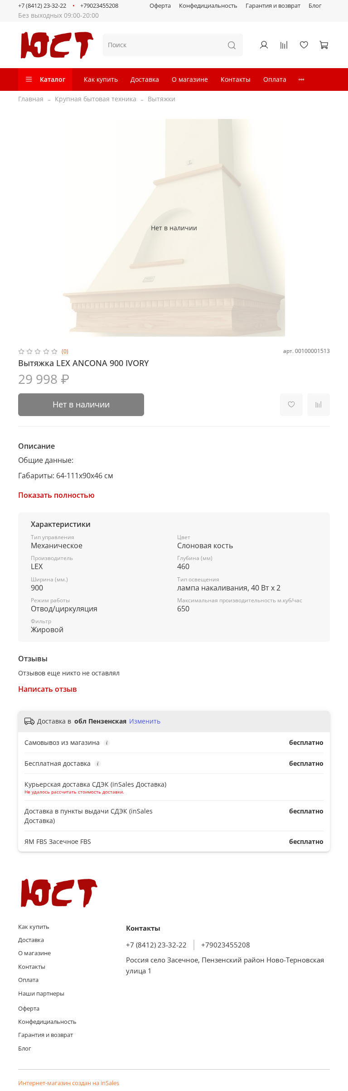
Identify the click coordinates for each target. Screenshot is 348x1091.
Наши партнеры (41, 993)
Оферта (160, 6)
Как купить (101, 79)
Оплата (274, 79)
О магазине (190, 79)
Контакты (236, 79)
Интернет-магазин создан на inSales (68, 1083)
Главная (31, 98)
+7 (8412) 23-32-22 (42, 6)
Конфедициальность (208, 6)
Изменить (144, 721)
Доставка (144, 79)
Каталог (52, 79)
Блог (315, 6)
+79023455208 (99, 6)
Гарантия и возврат (273, 6)
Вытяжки (161, 98)
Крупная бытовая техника (95, 98)
